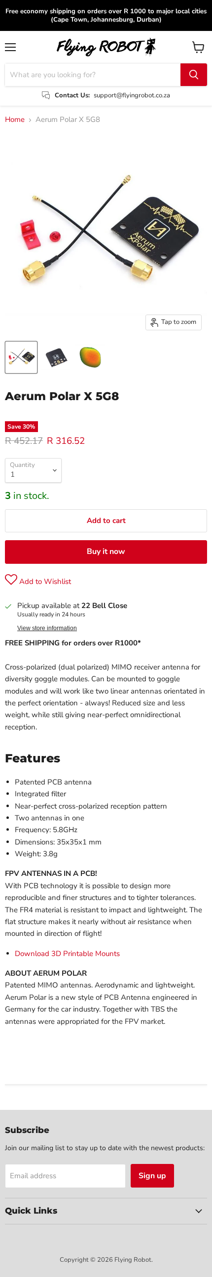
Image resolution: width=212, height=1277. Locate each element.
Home (15, 120)
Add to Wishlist (44, 581)
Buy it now (106, 551)
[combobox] (92, 74)
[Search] (193, 74)
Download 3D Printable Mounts (67, 953)
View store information (47, 628)
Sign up (152, 1175)
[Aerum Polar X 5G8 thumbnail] (21, 357)
